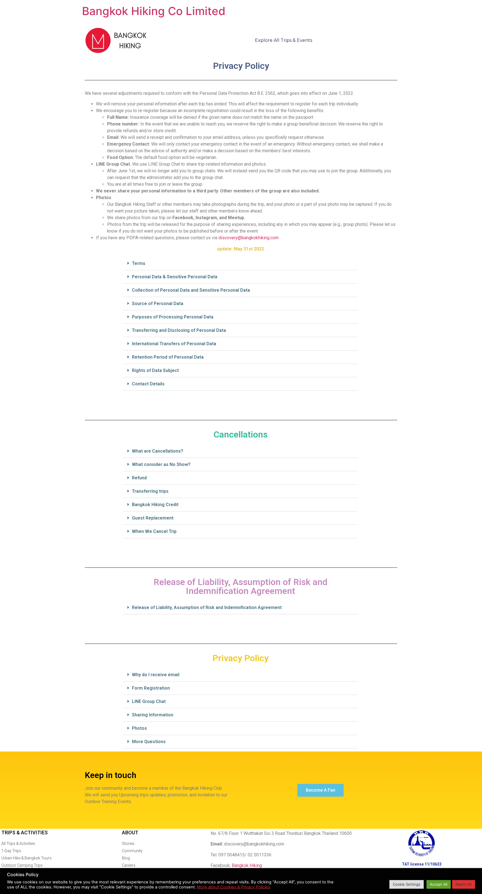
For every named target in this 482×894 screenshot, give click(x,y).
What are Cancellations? (157, 451)
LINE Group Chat (149, 701)
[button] (240, 263)
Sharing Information (152, 714)
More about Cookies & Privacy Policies (233, 887)
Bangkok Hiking (247, 865)
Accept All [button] (438, 884)
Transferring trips (150, 491)
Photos (139, 728)
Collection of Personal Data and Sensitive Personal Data (191, 290)
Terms (138, 263)
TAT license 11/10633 (422, 864)
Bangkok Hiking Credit (155, 504)
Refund (139, 477)
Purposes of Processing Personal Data (172, 317)
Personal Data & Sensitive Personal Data (174, 276)
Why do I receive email (155, 674)
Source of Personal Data (157, 303)
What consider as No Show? (161, 464)
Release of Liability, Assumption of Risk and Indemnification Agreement (207, 607)
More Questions (149, 741)
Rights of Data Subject (155, 370)
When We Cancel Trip (154, 531)
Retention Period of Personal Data (168, 357)
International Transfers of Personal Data (174, 343)
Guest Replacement (152, 518)
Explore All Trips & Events (283, 40)
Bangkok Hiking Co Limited (153, 11)
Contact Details (148, 383)
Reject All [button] (464, 884)
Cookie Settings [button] (406, 884)
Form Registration (151, 688)
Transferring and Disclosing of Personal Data (179, 330)
